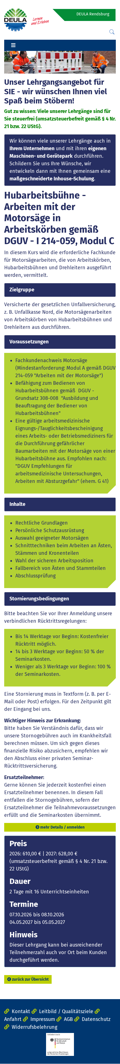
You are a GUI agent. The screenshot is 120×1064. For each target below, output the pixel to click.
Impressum (42, 1019)
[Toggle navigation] (13, 45)
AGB (68, 1019)
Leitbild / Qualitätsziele (66, 1011)
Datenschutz (96, 1019)
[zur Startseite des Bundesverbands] (26, 19)
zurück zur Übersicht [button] (30, 979)
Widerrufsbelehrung (34, 1027)
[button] (12, 62)
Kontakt (21, 1011)
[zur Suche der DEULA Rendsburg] (111, 32)
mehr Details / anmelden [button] (62, 827)
